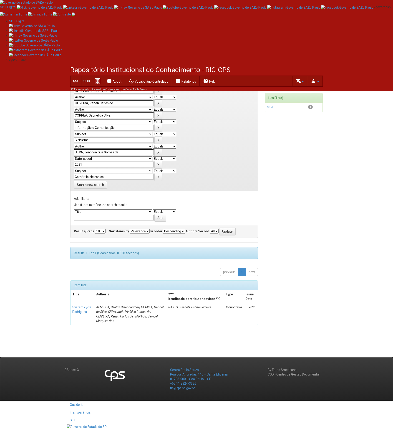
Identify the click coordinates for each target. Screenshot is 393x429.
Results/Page (84, 231)
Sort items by (119, 231)
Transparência (80, 412)
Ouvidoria (76, 404)
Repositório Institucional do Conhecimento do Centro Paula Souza (110, 89)
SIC (72, 420)
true (270, 107)
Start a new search (90, 185)
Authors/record (197, 231)
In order (156, 231)
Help (209, 81)
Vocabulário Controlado (148, 81)
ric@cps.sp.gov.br (182, 388)
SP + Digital (8, 7)
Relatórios (185, 81)
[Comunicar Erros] (73, 14)
